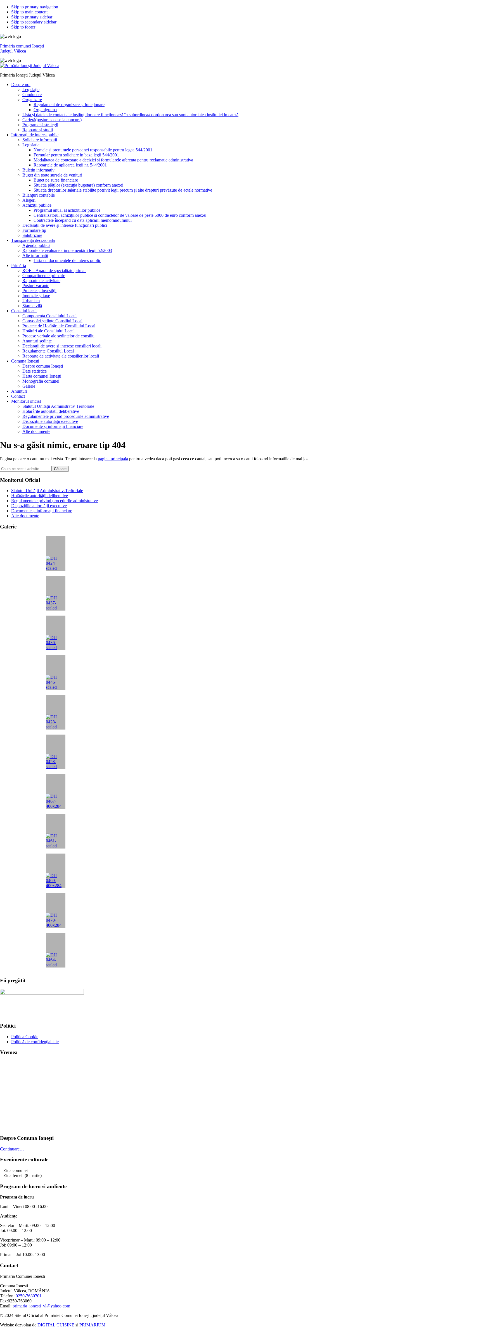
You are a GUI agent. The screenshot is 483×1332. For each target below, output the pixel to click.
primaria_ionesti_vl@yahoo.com (41, 1306)
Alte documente (25, 515)
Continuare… (12, 1149)
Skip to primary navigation (34, 6)
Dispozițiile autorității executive (39, 505)
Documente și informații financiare (41, 510)
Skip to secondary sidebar (33, 22)
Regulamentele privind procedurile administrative (54, 500)
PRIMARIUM (92, 1325)
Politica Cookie (24, 1036)
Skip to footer (23, 27)
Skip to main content (29, 11)
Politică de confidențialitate (35, 1041)
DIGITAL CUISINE (55, 1325)
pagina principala (113, 458)
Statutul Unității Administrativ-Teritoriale (47, 490)
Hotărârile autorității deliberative (39, 495)
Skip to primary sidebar (31, 17)
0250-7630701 (29, 1295)
